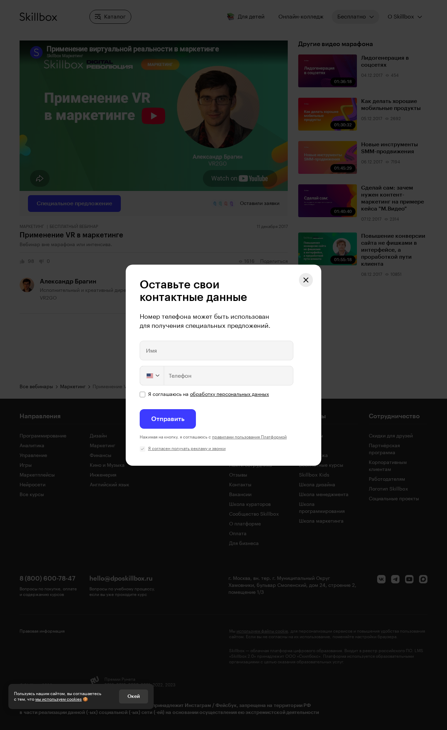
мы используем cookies (58, 699)
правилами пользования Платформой (249, 437)
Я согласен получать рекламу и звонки (187, 449)
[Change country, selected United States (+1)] (152, 375)
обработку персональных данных (229, 394)
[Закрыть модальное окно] (306, 280)
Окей (133, 696)
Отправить (167, 419)
